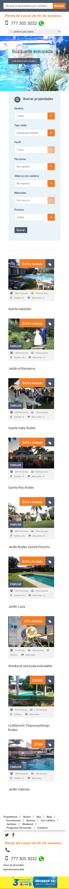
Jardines (11, 824)
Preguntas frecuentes (18, 827)
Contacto (42, 827)
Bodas (27, 816)
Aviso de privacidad (13, 865)
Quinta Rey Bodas (21, 487)
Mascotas (20, 192)
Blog (49, 816)
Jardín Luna (16, 606)
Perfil (17, 142)
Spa (38, 816)
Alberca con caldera (26, 175)
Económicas (13, 820)
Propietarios (11, 816)
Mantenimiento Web (13, 869)
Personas (20, 159)
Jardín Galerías (19, 789)
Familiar (15, 346)
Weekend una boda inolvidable (30, 666)
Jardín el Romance (21, 368)
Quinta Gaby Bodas (22, 428)
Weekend (27, 824)
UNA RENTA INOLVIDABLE (24, 61)
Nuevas (30, 820)
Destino (19, 108)
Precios (19, 209)
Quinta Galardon (19, 309)
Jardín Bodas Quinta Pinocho (29, 547)
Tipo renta (20, 125)
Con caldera (48, 820)
